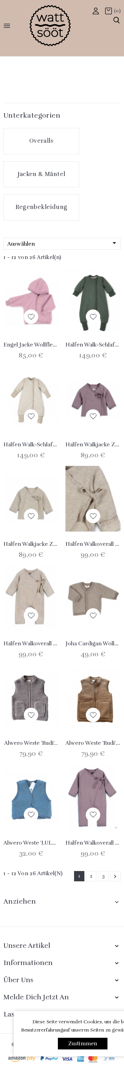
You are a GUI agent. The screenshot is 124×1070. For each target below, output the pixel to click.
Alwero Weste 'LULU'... (31, 842)
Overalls (41, 140)
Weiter (115, 876)
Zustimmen (82, 1043)
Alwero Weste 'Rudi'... (31, 743)
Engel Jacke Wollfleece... (34, 344)
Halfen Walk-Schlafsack (33, 444)
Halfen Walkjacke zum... (34, 544)
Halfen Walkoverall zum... (36, 643)
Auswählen (62, 243)
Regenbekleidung (42, 207)
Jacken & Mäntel (41, 174)
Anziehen (19, 901)
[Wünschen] (31, 316)
